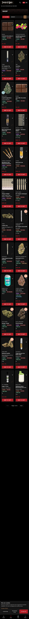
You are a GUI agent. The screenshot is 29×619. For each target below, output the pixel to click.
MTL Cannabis (5, 384)
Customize (5, 611)
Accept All (23, 611)
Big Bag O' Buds (19, 127)
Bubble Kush (5, 288)
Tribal (3, 64)
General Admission (6, 160)
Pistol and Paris (19, 321)
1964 (17, 64)
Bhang (3, 34)
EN (23, 2)
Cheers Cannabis (20, 288)
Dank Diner (4, 351)
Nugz (3, 192)
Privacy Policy (4, 608)
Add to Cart (7, 47)
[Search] (20, 2)
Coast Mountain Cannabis (19, 224)
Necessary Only (14, 611)
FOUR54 (17, 160)
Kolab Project (5, 127)
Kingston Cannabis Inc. (21, 256)
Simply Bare (18, 192)
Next (21, 405)
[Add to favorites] (12, 25)
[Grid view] (25, 16)
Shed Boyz (4, 256)
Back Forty (4, 96)
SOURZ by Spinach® (20, 34)
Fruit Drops (4, 321)
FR (26, 2)
